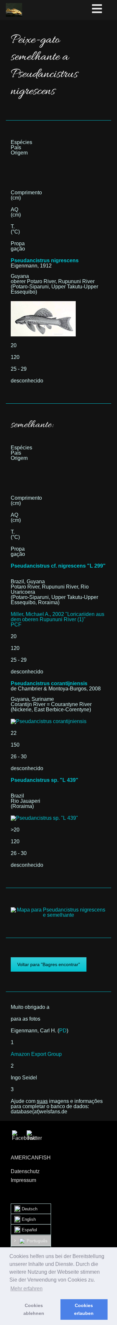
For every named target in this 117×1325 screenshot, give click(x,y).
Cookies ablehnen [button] (33, 1309)
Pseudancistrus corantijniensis (49, 683)
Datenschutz (25, 1171)
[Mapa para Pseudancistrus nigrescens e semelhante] (58, 910)
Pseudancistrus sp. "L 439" (44, 780)
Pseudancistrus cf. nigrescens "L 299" (58, 566)
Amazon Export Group (36, 1054)
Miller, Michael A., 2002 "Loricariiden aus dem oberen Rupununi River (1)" (57, 616)
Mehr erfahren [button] (26, 1288)
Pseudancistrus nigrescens (45, 260)
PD (63, 1030)
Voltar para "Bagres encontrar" (48, 964)
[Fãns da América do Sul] (14, 10)
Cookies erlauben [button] (84, 1309)
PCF (16, 624)
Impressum (23, 1180)
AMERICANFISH (31, 1157)
